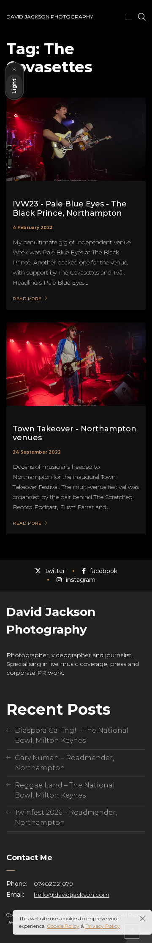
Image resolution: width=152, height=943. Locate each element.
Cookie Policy (63, 926)
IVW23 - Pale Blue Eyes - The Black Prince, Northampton (70, 208)
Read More (27, 298)
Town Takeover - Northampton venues (74, 433)
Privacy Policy (102, 926)
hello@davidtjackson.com (71, 894)
